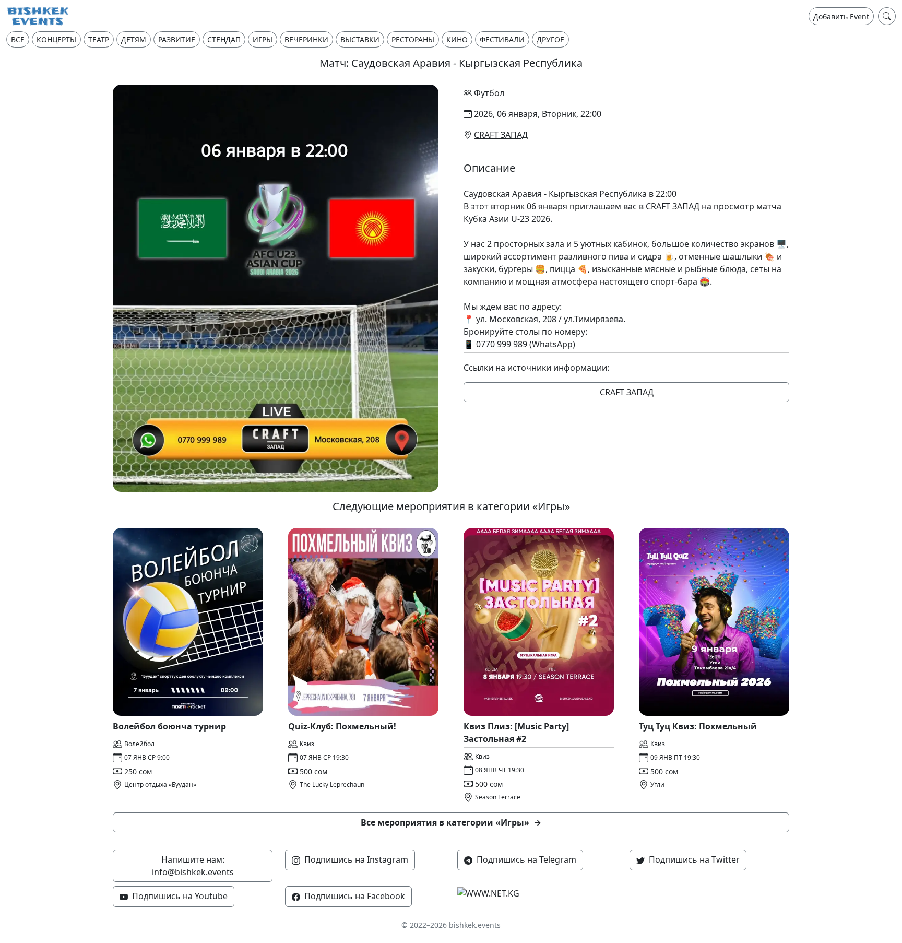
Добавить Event (841, 16)
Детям (133, 39)
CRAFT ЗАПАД (501, 134)
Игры (262, 39)
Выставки (359, 39)
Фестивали (502, 39)
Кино (457, 39)
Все (18, 39)
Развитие (176, 39)
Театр (98, 39)
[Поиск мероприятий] (887, 16)
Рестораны (412, 39)
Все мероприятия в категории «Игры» (451, 822)
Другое (550, 39)
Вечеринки (306, 39)
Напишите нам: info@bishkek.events (193, 866)
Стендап (224, 39)
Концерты (56, 39)
